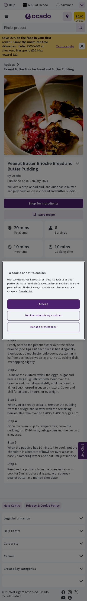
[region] (43, 300)
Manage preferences (43, 326)
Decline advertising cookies (43, 315)
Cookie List (25, 291)
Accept (43, 304)
